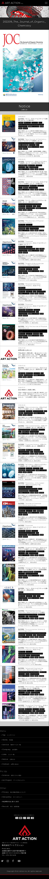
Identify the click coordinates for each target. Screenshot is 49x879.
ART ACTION (14, 3)
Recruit (11, 806)
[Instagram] (8, 860)
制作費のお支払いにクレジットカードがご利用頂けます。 (24, 815)
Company (10, 749)
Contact (10, 764)
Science (12, 775)
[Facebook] (13, 860)
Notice (8, 759)
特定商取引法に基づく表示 (10, 801)
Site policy (12, 797)
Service (11, 744)
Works (8, 740)
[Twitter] (2, 860)
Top (8, 735)
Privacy (14, 792)
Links (8, 754)
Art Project (13, 780)
